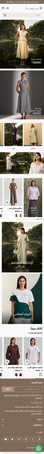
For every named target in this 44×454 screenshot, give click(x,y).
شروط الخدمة (14, 395)
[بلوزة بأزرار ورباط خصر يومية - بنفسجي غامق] (20, 374)
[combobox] (22, 15)
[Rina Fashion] (33, 197)
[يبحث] (5, 15)
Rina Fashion (31, 447)
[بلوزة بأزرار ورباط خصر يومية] (13, 351)
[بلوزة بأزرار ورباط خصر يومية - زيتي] (16, 374)
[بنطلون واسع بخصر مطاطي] (13, 192)
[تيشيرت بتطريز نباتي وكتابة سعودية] (33, 351)
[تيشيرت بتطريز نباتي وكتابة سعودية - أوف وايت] (40, 374)
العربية (40, 432)
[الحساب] (7, 8)
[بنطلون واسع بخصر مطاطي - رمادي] (20, 215)
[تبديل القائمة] (40, 8)
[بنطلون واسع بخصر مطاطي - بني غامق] (16, 215)
